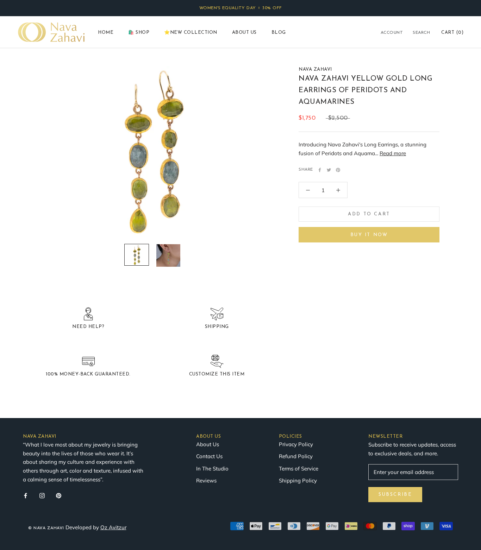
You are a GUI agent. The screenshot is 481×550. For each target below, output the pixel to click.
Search (421, 33)
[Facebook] (320, 170)
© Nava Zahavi (46, 528)
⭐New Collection (190, 32)
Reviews (206, 480)
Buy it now (369, 235)
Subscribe (395, 494)
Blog (278, 32)
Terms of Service (298, 468)
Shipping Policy (298, 480)
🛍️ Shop (138, 32)
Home (105, 32)
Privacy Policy (296, 444)
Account (392, 33)
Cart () (452, 32)
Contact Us (209, 456)
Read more (393, 153)
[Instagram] (42, 495)
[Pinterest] (338, 170)
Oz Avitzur (113, 527)
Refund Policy (296, 456)
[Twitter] (329, 170)
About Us (244, 32)
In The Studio (212, 468)
